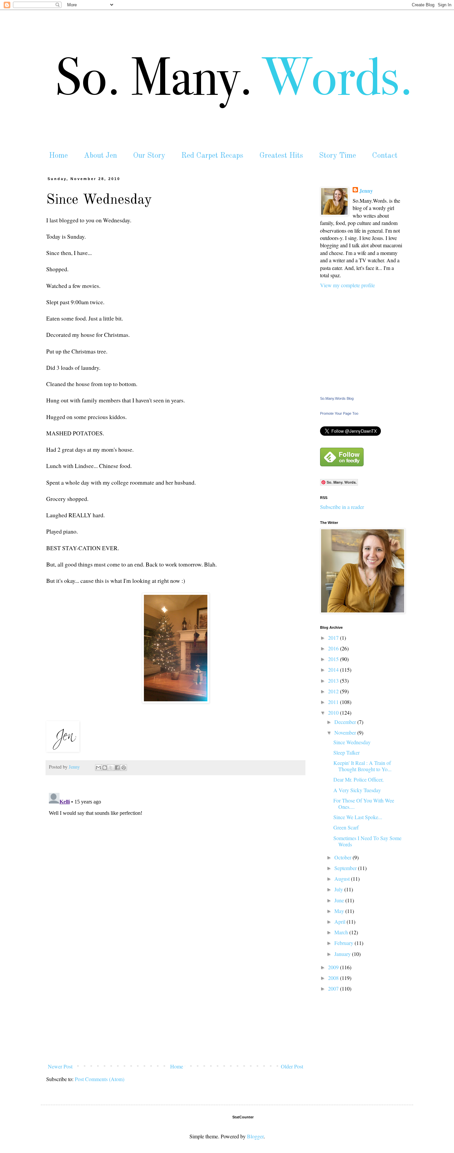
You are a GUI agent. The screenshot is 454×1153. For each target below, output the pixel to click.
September (346, 867)
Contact (384, 155)
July (339, 889)
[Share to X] (111, 767)
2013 (334, 680)
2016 (334, 648)
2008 (334, 977)
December (345, 721)
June (339, 900)
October (343, 857)
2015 (334, 658)
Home (58, 155)
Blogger (255, 1136)
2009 (334, 967)
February (344, 942)
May (339, 910)
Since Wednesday (352, 742)
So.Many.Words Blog (337, 398)
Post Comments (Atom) (99, 1078)
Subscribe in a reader (342, 506)
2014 (334, 669)
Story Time (337, 155)
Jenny (366, 190)
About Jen (100, 155)
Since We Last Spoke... (357, 816)
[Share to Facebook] (117, 767)
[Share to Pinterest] (123, 767)
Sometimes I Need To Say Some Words (367, 841)
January (343, 953)
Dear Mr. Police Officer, (358, 779)
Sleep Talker (346, 752)
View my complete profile (347, 285)
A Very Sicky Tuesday (357, 790)
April (340, 921)
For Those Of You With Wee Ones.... (363, 803)
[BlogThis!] (104, 767)
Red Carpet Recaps (212, 155)
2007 (334, 988)
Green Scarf (346, 827)
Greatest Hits (281, 155)
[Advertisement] (175, 1010)
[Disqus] (175, 873)
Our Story (149, 155)
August (342, 878)
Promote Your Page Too (339, 413)
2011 (334, 701)
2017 (334, 637)
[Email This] (98, 767)
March (341, 932)
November (345, 732)
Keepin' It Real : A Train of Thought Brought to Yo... (362, 766)
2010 (334, 712)
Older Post (292, 1066)
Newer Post (60, 1066)
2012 (334, 691)
